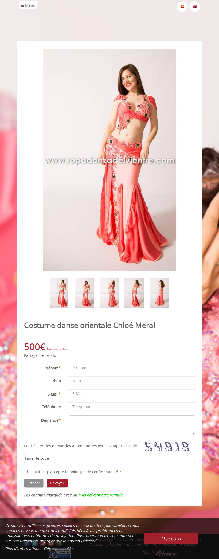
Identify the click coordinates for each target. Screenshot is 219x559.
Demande (51, 420)
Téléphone (51, 406)
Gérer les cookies (59, 548)
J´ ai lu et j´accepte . (75, 472)
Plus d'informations (22, 548)
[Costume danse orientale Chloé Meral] (110, 159)
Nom (56, 380)
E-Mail (54, 394)
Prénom (53, 368)
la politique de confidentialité (91, 471)
